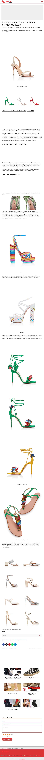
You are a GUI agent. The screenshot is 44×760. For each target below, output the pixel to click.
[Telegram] (15, 644)
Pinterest (39, 758)
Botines (18, 755)
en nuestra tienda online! (26, 758)
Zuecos (30, 755)
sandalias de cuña (6, 639)
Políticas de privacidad (22, 759)
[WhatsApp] (12, 644)
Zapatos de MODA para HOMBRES (35, 648)
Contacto (42, 758)
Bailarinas (3, 755)
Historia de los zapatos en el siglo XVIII (10, 648)
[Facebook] (3, 644)
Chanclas (26, 755)
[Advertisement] (22, 12)
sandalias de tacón (14, 639)
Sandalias (14, 755)
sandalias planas (22, 639)
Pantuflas (7, 755)
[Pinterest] (9, 644)
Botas (11, 755)
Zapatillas (22, 755)
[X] (6, 644)
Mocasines (39, 755)
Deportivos (34, 755)
